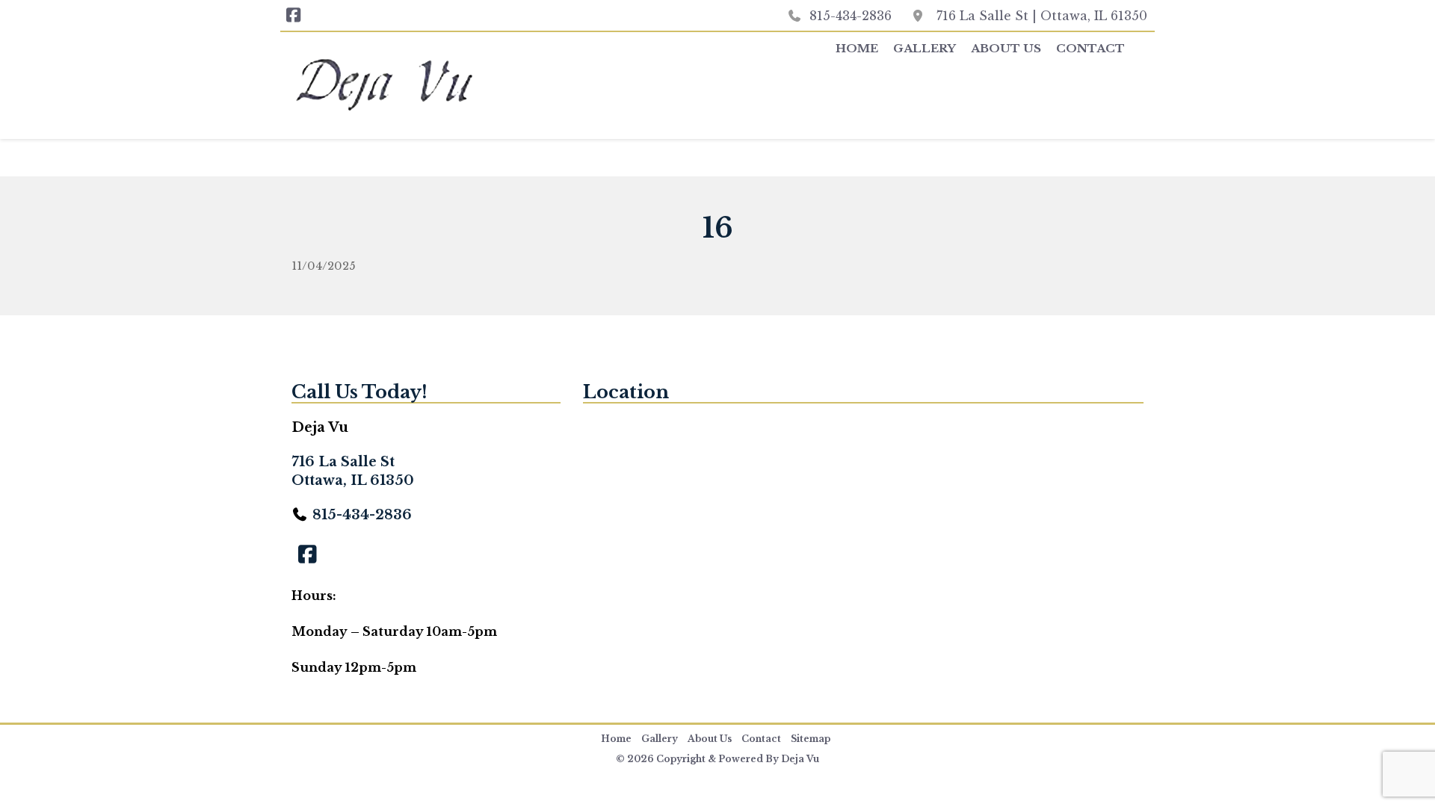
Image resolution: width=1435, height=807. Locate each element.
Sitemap (810, 738)
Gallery (924, 48)
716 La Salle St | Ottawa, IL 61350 (1041, 15)
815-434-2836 (850, 15)
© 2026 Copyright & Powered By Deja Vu (717, 758)
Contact (1090, 48)
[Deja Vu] (426, 87)
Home (857, 48)
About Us (1006, 48)
